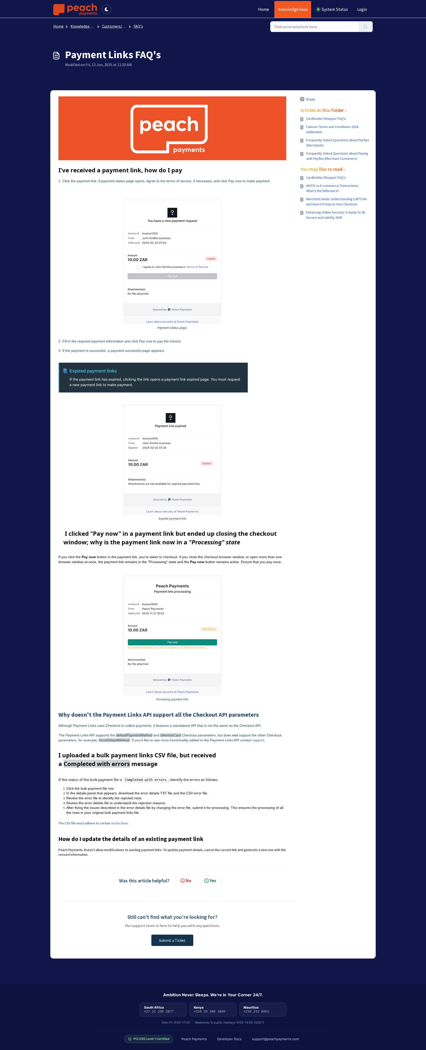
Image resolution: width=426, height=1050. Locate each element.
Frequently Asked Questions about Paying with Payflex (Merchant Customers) (337, 156)
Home (263, 9)
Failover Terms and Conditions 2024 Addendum (332, 129)
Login (362, 9)
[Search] (366, 26)
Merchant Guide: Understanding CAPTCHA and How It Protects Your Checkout (336, 201)
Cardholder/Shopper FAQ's (326, 118)
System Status (334, 9)
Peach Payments (194, 1039)
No (188, 880)
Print (310, 99)
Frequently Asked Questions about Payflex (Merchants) (337, 142)
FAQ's (138, 26)
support (258, 740)
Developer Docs (229, 1039)
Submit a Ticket (172, 940)
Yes (213, 880)
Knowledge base (293, 9)
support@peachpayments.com (275, 1039)
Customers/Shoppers (120, 26)
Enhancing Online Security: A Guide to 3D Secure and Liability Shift (335, 215)
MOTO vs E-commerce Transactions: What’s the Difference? (332, 188)
